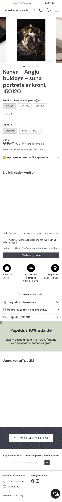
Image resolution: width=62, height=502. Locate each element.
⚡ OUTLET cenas (21, 2)
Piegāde (26, 248)
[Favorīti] (41, 10)
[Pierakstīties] (47, 462)
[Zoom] (49, 58)
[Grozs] (49, 10)
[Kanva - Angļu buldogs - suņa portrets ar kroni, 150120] (31, 189)
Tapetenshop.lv (16, 10)
